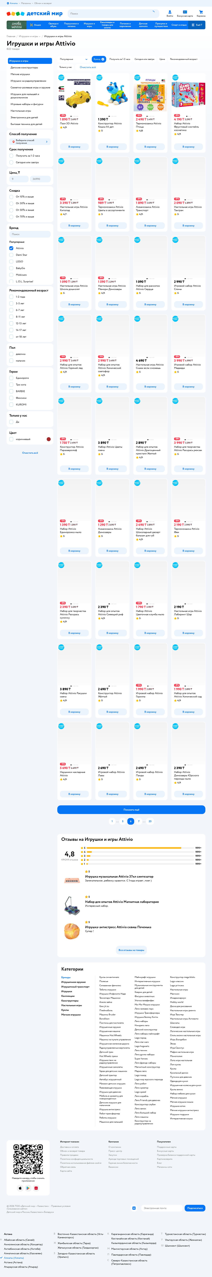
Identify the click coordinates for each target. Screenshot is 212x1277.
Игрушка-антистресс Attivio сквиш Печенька (118, 927)
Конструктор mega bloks (182, 977)
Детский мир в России (18, 1212)
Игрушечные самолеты (111, 1067)
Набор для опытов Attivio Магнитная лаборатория (122, 902)
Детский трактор (108, 1075)
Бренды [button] (66, 977)
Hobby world (176, 1002)
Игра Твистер (177, 1014)
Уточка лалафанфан (144, 1000)
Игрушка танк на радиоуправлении (108, 1061)
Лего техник (141, 1050)
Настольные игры (179, 989)
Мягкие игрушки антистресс (184, 1110)
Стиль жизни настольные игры (185, 1035)
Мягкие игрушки (178, 1097)
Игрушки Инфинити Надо (112, 994)
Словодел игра (177, 1027)
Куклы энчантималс (109, 977)
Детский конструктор (146, 1029)
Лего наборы (141, 1021)
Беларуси (49, 1212)
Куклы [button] (65, 1010)
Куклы (173, 1068)
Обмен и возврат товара (72, 1151)
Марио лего (141, 1071)
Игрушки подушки (179, 1114)
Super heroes (141, 1058)
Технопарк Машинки (109, 998)
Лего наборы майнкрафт (147, 1033)
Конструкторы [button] (70, 1000)
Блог (159, 1163)
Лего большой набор (145, 1112)
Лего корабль (141, 1096)
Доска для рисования (181, 1006)
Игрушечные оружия (110, 1027)
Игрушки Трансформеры (147, 1013)
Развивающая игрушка (110, 1088)
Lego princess (177, 985)
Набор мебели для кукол (182, 1093)
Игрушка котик (178, 1106)
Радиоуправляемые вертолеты (114, 1048)
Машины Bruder (107, 1014)
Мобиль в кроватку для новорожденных (111, 1097)
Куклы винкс (176, 1089)
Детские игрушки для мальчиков (110, 1104)
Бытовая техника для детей (26, 124)
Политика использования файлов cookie (80, 1163)
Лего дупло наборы (145, 1054)
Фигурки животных (145, 996)
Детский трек (106, 1052)
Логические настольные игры (185, 1031)
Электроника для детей (24, 117)
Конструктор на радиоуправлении (144, 1122)
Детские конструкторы (24, 67)
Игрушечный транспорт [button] (75, 986)
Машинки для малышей (111, 1122)
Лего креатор (141, 1088)
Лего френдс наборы (145, 1063)
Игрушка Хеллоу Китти (146, 1017)
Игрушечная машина (109, 1031)
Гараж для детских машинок (113, 1071)
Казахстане (36, 1212)
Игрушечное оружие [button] (73, 982)
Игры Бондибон (178, 1039)
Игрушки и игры (28, 36)
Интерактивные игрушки (147, 981)
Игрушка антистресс (109, 1109)
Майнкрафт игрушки (145, 977)
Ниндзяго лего (142, 1025)
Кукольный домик (179, 1073)
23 (150, 821)
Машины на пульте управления (115, 1039)
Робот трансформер (109, 1113)
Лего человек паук (144, 1008)
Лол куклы (175, 1064)
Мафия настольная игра (182, 1052)
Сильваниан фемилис (110, 985)
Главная (11, 36)
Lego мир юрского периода (149, 1079)
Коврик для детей (143, 992)
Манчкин (174, 994)
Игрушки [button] (66, 991)
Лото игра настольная (181, 1060)
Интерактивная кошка (181, 1118)
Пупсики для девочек (181, 1077)
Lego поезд (140, 1075)
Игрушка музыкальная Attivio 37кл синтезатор (119, 876)
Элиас (173, 1043)
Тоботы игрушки (107, 989)
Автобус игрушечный (110, 1079)
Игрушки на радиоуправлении (28, 81)
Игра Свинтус (177, 1048)
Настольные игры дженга (182, 1010)
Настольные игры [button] (71, 1005)
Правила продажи (69, 1155)
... (117, 821)
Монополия (176, 1056)
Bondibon (104, 1018)
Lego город (140, 1038)
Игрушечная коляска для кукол (185, 1085)
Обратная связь (68, 1167)
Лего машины (141, 1117)
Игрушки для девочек (110, 1092)
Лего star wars (142, 1042)
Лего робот (140, 1083)
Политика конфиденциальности (76, 1159)
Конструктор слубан (145, 1104)
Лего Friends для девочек (147, 1100)
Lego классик (177, 981)
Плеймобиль (105, 1010)
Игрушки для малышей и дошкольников (25, 95)
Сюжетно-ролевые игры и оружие (30, 87)
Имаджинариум (178, 998)
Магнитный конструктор (147, 1067)
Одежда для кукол (179, 1081)
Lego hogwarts (142, 1046)
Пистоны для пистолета (111, 1023)
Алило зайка (105, 1002)
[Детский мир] (34, 13)
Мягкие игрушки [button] (71, 1014)
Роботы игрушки (107, 1117)
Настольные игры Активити (184, 1018)
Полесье (103, 981)
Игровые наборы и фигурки (27, 104)
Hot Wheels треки (108, 1056)
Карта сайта (66, 1171)
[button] (196, 25)
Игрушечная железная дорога (114, 1043)
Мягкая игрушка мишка (181, 1102)
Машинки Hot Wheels (110, 1035)
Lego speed (140, 1092)
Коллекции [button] (68, 996)
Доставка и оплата (69, 1147)
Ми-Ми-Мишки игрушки (147, 1004)
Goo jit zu (104, 1006)
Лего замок (140, 1108)
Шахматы (175, 1023)
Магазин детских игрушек (112, 1083)
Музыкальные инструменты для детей (149, 986)
